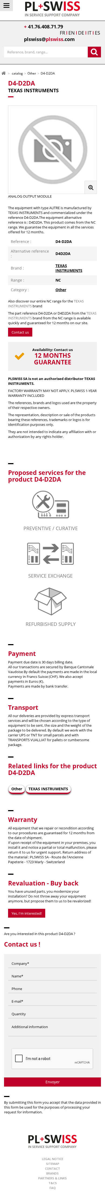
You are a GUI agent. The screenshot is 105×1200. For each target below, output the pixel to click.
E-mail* (17, 996)
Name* (17, 971)
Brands (52, 1173)
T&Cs (52, 1183)
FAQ (53, 1188)
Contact (52, 1168)
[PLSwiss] (52, 1141)
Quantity (19, 1008)
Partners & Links (52, 1178)
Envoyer (53, 1081)
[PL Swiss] (52, 8)
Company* (20, 958)
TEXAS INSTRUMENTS (68, 268)
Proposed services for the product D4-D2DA (47, 475)
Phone (17, 983)
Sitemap (52, 1164)
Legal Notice (52, 1159)
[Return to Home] (3, 73)
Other (60, 289)
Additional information (30, 1021)
